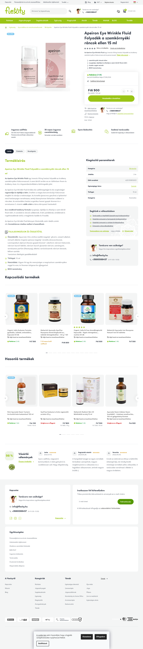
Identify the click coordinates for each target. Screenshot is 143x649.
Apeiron (91, 117)
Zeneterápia (69, 588)
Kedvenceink (69, 604)
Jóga (88, 588)
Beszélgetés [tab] (32, 151)
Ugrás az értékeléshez (117, 48)
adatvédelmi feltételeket (110, 508)
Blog (89, 2)
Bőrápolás (132, 168)
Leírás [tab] (9, 151)
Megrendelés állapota (16, 566)
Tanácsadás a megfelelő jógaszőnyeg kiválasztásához (110, 215)
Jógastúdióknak (70, 592)
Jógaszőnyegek (40, 588)
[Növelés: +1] (132, 91)
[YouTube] (20, 518)
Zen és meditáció (92, 596)
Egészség (38, 596)
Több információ (122, 55)
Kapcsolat (8, 2)
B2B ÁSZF (12, 550)
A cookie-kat (41, 635)
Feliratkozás (125, 501)
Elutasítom (87, 637)
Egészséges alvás (92, 600)
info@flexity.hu (100, 255)
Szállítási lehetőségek (97, 81)
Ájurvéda (89, 584)
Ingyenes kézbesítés (16, 554)
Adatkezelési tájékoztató (51, 2)
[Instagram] (15, 518)
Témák (37, 608)
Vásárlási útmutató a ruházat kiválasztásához (108, 222)
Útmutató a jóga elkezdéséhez (102, 226)
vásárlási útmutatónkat (125, 113)
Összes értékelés (25, 462)
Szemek (133, 186)
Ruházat (38, 584)
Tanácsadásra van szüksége (99, 231)
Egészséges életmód (72, 584)
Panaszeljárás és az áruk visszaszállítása (27, 2)
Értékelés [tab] (19, 151)
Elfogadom (100, 637)
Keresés (70, 11)
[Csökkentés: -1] (124, 91)
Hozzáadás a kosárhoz (111, 98)
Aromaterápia (70, 600)
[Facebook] (10, 518)
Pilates (88, 592)
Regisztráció (125, 2)
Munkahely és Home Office (74, 596)
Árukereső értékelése (16, 562)
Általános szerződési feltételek (19, 546)
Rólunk (7, 588)
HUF (98, 2)
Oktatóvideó (129, 231)
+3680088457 (91, 12)
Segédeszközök (40, 592)
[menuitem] (11, 21)
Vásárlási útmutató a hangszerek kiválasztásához (109, 219)
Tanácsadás (13, 558)
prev (5, 316)
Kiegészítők (39, 600)
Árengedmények (40, 604)
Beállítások (42, 643)
